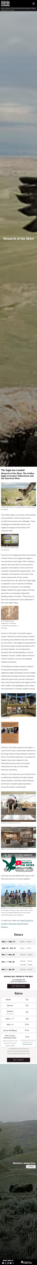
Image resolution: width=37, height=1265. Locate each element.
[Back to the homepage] (5, 3)
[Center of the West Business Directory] (26, 1262)
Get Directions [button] (18, 986)
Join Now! (31, 1166)
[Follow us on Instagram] (8, 1263)
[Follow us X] (13, 1263)
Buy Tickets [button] (18, 1060)
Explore (7, 8)
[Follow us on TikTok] (5, 1263)
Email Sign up (8, 1260)
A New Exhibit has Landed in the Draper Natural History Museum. (17, 924)
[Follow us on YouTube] (11, 1263)
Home (2, 8)
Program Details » (27, 1044)
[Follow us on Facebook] (3, 1263)
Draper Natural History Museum (20, 8)
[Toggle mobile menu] (33, 3)
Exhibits (33, 8)
